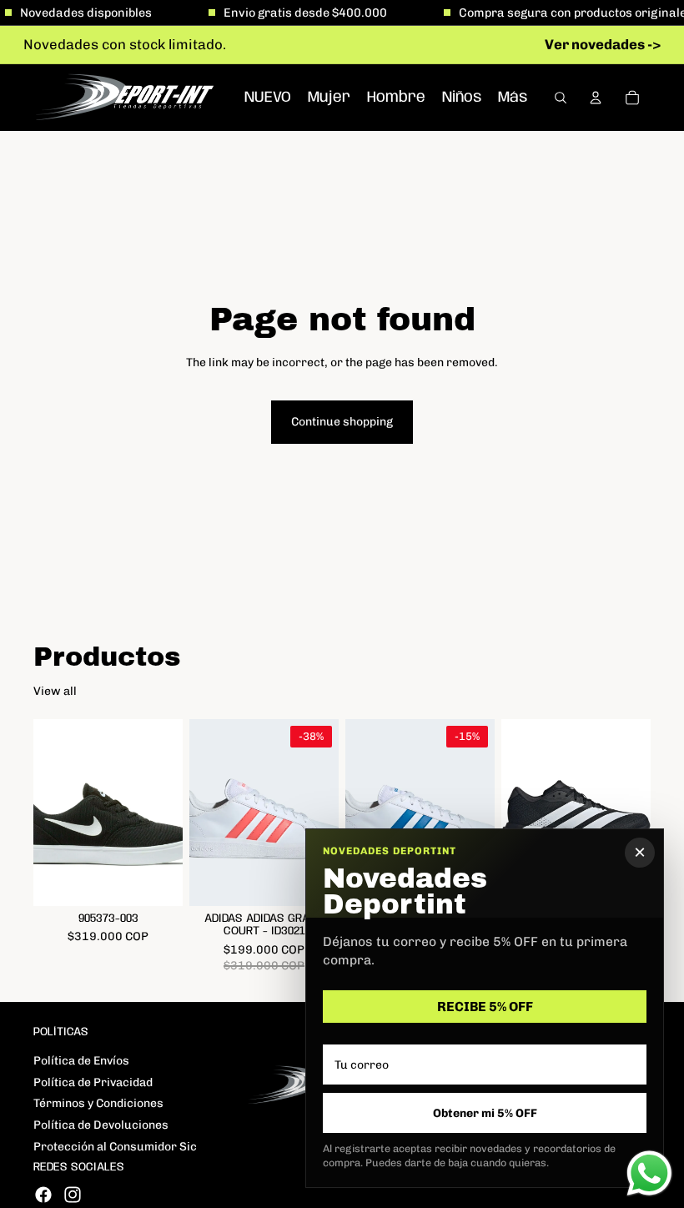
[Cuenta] (595, 97)
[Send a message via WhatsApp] (649, 1173)
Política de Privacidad (93, 1082)
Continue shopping (342, 422)
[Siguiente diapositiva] (164, 812)
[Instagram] (73, 1195)
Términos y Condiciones (98, 1103)
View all (55, 691)
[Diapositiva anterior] (51, 812)
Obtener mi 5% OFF (485, 1113)
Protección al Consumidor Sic (115, 1147)
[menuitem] (513, 97)
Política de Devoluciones (100, 1125)
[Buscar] (560, 97)
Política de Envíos (81, 1061)
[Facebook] (43, 1195)
